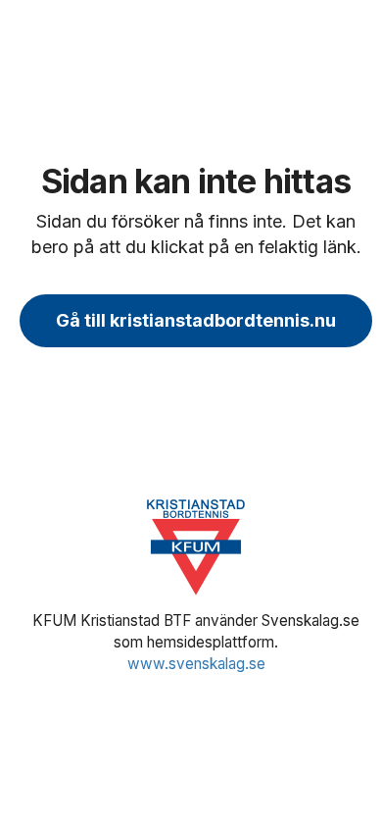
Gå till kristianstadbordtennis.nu (196, 320)
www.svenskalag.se (196, 663)
